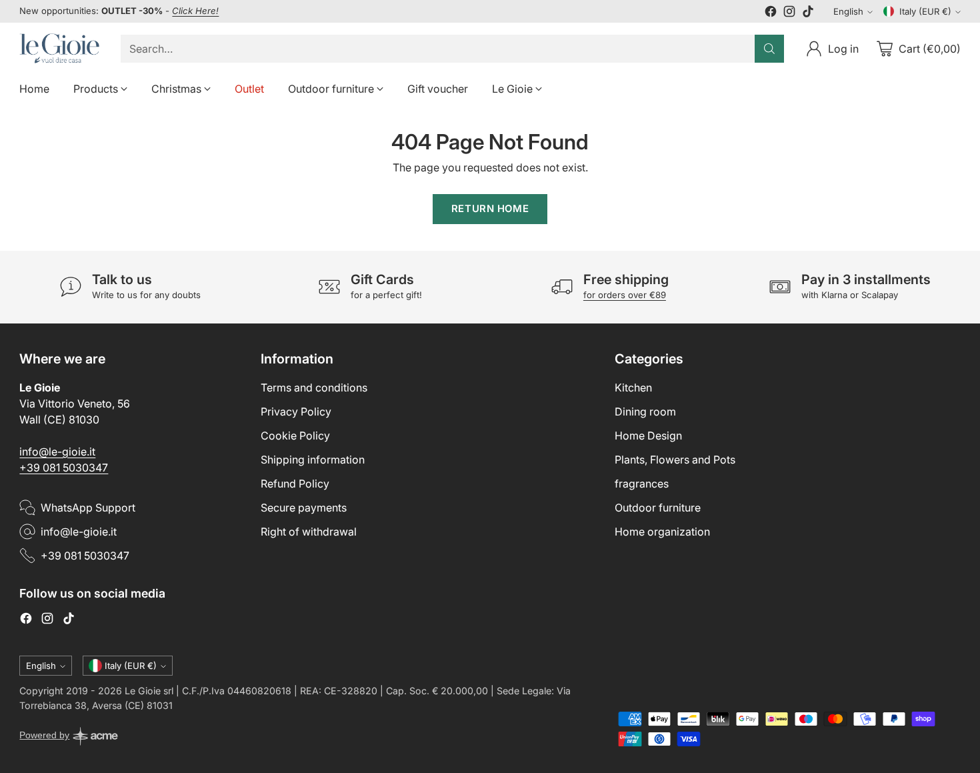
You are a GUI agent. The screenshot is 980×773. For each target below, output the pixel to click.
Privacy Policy (296, 411)
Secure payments (304, 507)
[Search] (769, 49)
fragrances (642, 483)
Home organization (662, 531)
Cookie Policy (295, 435)
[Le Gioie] (59, 48)
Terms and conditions (314, 387)
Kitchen (633, 387)
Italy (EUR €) (925, 11)
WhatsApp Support (88, 507)
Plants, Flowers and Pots (675, 459)
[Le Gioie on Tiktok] (808, 13)
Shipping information (313, 459)
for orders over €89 (624, 294)
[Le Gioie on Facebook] (770, 13)
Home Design (648, 435)
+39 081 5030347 (63, 467)
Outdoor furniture (658, 507)
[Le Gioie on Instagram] (789, 13)
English (848, 11)
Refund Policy (295, 483)
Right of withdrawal (309, 531)
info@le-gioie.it (57, 451)
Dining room (645, 411)
